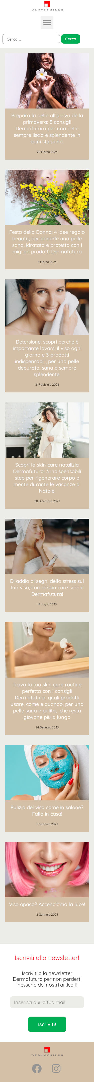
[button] (47, 22)
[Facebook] (36, 1068)
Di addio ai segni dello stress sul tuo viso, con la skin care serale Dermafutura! (47, 587)
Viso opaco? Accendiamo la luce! (47, 904)
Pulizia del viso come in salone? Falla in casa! (47, 810)
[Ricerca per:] (31, 39)
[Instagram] (56, 1068)
